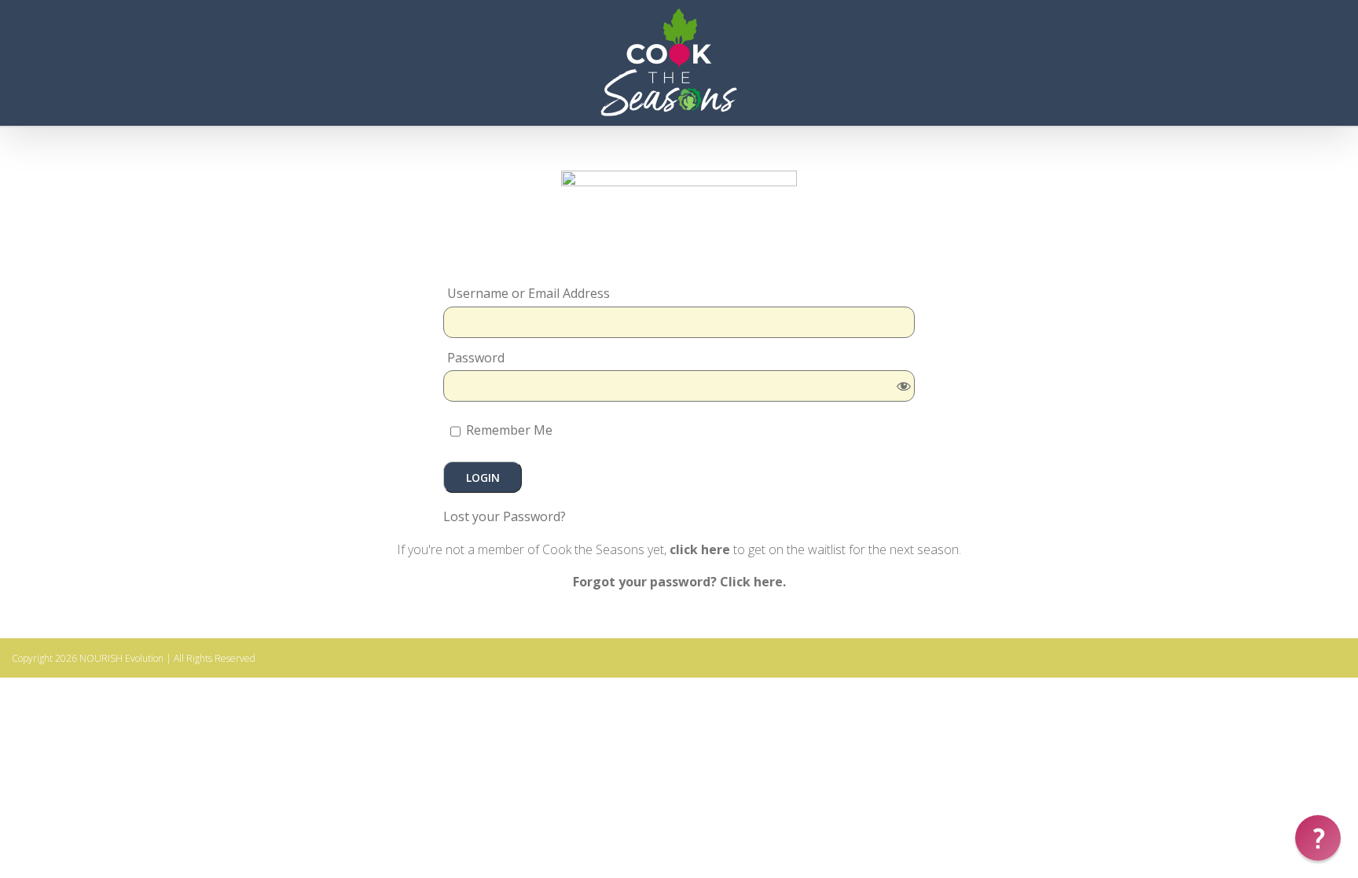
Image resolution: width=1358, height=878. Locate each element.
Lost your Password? (504, 516)
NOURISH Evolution (121, 658)
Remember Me (507, 430)
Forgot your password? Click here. (679, 581)
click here (700, 549)
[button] (1318, 838)
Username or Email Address (528, 293)
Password (476, 358)
